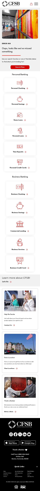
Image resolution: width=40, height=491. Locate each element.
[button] (20, 67)
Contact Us (5, 474)
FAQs (4, 471)
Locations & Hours (7, 473)
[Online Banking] (31, 3)
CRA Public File (30, 476)
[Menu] (36, 4)
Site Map (29, 473)
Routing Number (18, 476)
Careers (5, 476)
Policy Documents (19, 473)
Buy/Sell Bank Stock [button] (19, 471)
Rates (16, 474)
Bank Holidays (30, 471)
